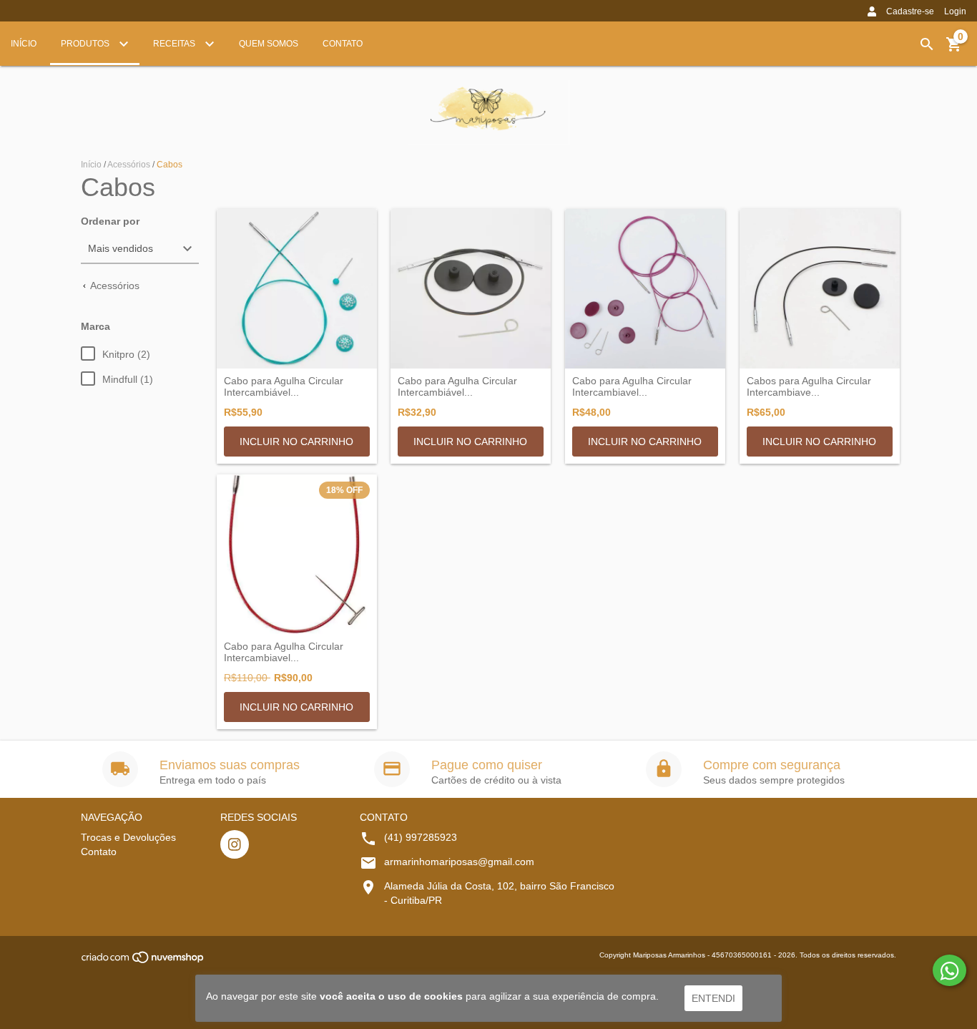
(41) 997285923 (420, 837)
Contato (343, 44)
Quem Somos (268, 44)
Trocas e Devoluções (128, 837)
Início (23, 44)
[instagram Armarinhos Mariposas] (234, 844)
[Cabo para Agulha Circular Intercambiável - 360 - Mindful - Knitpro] (297, 289)
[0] (954, 49)
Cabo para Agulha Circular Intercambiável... (283, 386)
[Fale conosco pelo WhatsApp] (949, 970)
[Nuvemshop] (143, 962)
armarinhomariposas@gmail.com (459, 861)
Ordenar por (110, 221)
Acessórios (128, 165)
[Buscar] (927, 44)
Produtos (86, 44)
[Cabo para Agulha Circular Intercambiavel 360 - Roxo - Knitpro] (645, 289)
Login (955, 11)
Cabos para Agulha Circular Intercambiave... (809, 386)
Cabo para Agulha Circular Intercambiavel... (632, 386)
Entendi (713, 998)
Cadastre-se (910, 11)
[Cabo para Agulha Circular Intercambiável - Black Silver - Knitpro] (471, 289)
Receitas (175, 44)
